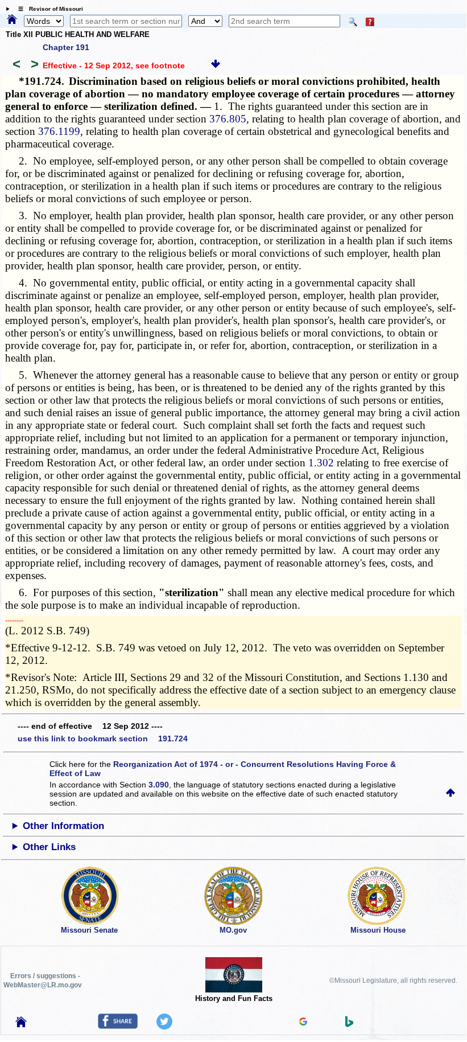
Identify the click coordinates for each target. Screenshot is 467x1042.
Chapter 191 (66, 47)
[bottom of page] (215, 65)
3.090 (158, 784)
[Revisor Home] (21, 1024)
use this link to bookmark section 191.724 (103, 738)
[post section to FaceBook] (118, 1026)
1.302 (321, 463)
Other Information (63, 826)
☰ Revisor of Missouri (48, 9)
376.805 (227, 119)
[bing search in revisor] (349, 1024)
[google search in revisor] (303, 1022)
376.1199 (59, 131)
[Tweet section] (164, 1026)
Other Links (49, 847)
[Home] (12, 20)
